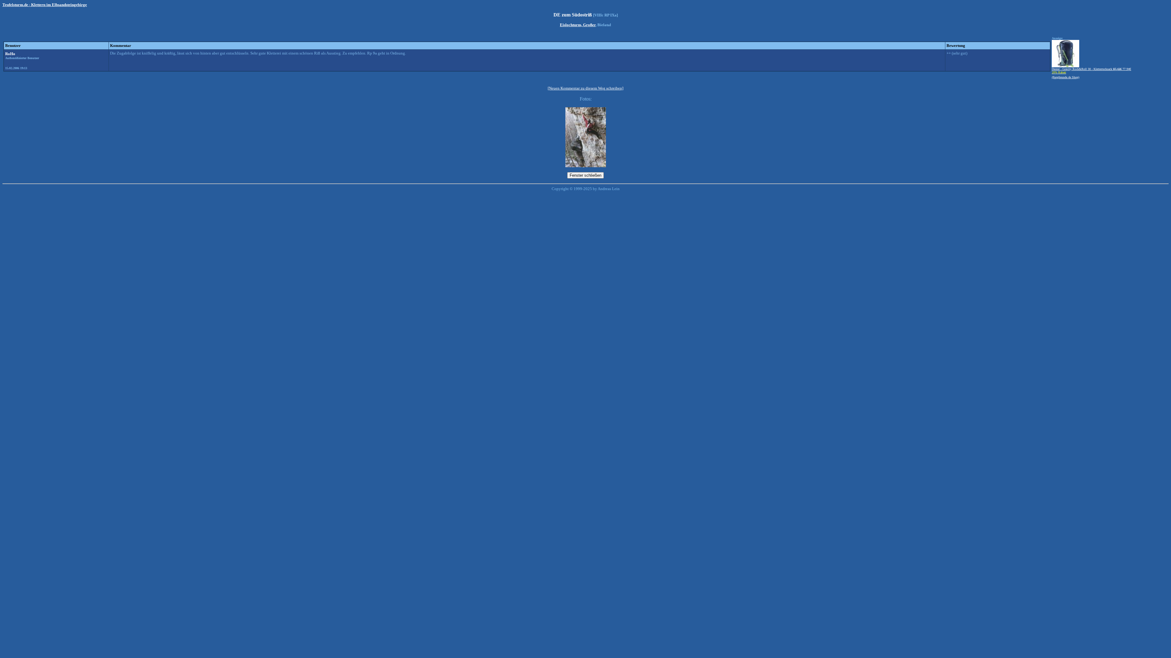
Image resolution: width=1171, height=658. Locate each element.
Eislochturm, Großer (578, 25)
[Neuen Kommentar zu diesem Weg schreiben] (585, 88)
